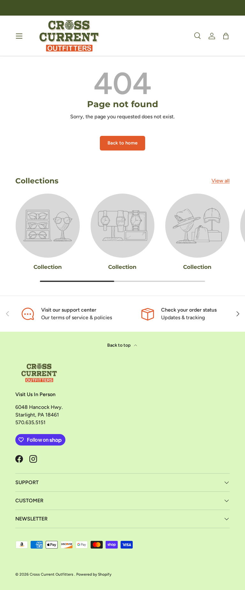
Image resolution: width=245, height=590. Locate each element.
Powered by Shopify (93, 574)
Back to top (119, 345)
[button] (226, 36)
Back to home (122, 143)
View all (221, 181)
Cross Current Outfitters (52, 574)
